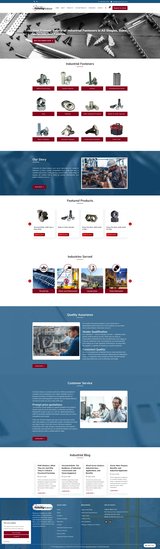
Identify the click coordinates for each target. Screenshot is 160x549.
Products (70, 8)
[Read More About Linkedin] (36, 1)
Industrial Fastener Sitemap (65, 536)
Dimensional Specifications (89, 512)
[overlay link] (43, 281)
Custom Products (81, 8)
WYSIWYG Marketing (103, 546)
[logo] (42, 8)
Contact (100, 8)
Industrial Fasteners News (64, 527)
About (63, 8)
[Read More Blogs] (43, 479)
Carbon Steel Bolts (86, 509)
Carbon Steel (85, 515)
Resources (92, 8)
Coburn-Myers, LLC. (60, 546)
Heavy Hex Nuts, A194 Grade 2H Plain (116, 228)
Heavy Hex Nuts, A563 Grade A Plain (92, 228)
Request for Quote (120, 8)
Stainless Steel (85, 518)
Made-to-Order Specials (66, 227)
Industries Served (80, 256)
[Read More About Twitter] (34, 1)
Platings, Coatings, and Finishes (90, 524)
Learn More (39, 366)
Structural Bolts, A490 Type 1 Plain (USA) (44, 228)
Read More (39, 187)
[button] (29, 224)
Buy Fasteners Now (43, 40)
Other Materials (85, 521)
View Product (39, 234)
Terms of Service (62, 530)
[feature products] (44, 216)
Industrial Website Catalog (89, 546)
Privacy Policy (61, 533)
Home (57, 8)
